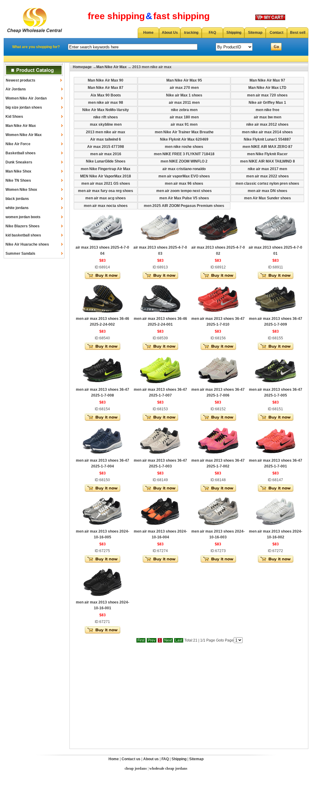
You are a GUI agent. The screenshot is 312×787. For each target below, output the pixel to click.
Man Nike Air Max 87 (105, 88)
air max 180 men (184, 117)
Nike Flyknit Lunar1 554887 (267, 139)
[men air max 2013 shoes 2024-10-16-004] (160, 526)
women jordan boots (23, 217)
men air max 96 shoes (184, 183)
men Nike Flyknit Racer (267, 154)
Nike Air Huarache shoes (27, 244)
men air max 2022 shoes (267, 176)
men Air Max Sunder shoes (267, 198)
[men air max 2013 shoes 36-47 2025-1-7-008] (102, 384)
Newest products (20, 80)
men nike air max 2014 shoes (267, 132)
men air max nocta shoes (106, 206)
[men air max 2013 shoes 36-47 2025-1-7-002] (218, 455)
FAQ (212, 32)
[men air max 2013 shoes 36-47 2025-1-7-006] (218, 384)
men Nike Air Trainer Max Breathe (184, 132)
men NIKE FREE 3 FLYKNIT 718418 (184, 154)
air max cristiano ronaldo (184, 169)
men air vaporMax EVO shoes (184, 176)
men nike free (267, 110)
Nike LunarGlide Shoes (106, 161)
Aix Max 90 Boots (105, 95)
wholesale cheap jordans (168, 768)
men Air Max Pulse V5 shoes (184, 198)
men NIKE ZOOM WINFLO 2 (184, 161)
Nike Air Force (17, 144)
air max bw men (267, 117)
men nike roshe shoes (184, 147)
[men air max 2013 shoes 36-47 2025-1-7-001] (275, 455)
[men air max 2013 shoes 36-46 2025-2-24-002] (102, 313)
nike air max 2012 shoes (267, 124)
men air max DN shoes (267, 191)
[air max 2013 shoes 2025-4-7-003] (160, 242)
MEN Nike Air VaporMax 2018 (105, 176)
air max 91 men (184, 124)
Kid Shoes (14, 116)
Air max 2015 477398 (105, 147)
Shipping (233, 32)
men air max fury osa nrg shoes (105, 191)
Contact (276, 32)
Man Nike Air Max (20, 126)
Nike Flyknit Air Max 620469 (184, 139)
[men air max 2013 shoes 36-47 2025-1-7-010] (218, 313)
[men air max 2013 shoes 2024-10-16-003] (218, 526)
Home (148, 32)
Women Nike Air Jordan (26, 98)
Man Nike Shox (18, 171)
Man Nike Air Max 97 (267, 80)
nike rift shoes (105, 117)
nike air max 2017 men (267, 169)
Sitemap (255, 32)
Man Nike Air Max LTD (267, 88)
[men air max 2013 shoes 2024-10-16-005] (102, 526)
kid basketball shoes (23, 235)
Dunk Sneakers (18, 162)
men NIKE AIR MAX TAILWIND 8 (267, 161)
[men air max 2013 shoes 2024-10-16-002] (275, 526)
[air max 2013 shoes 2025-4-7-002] (218, 242)
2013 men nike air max (105, 132)
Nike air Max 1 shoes (184, 95)
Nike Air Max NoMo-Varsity (105, 110)
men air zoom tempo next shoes (184, 191)
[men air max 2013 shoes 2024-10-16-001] (102, 597)
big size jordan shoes (23, 107)
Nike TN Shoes (18, 180)
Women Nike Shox (21, 189)
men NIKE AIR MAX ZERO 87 (267, 147)
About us (151, 759)
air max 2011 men (184, 102)
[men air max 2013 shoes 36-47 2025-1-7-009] (275, 313)
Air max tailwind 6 (105, 139)
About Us (170, 32)
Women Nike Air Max (23, 135)
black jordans (17, 199)
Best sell (297, 32)
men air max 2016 (105, 154)
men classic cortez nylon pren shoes (267, 183)
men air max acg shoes (105, 198)
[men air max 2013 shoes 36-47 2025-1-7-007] (160, 384)
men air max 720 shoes (267, 95)
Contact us (131, 759)
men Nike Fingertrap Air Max (105, 169)
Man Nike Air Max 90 (105, 80)
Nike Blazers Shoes (22, 226)
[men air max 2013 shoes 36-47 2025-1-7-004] (102, 455)
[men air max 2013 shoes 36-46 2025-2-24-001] (160, 313)
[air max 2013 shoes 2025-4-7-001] (275, 242)
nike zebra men (184, 110)
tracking (191, 32)
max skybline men (106, 124)
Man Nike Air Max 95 (184, 80)
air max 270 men (184, 88)
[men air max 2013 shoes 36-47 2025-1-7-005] (275, 384)
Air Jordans (15, 89)
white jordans (17, 208)
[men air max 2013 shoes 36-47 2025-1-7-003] (160, 455)
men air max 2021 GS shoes (105, 183)
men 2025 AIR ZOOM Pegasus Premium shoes (184, 206)
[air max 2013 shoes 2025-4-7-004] (102, 242)
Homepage (82, 67)
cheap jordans (136, 768)
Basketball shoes (20, 153)
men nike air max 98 (105, 102)
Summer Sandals (20, 253)
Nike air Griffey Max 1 (267, 102)
